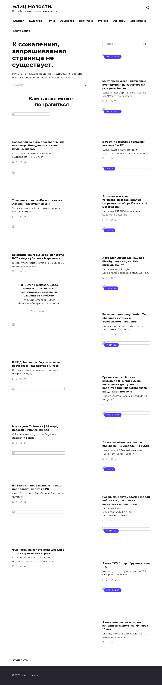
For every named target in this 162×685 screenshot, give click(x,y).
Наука (51, 20)
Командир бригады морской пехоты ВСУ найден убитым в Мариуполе (38, 256)
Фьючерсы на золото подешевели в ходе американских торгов (38, 551)
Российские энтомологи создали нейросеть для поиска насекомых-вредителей (126, 500)
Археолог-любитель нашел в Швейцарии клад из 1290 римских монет (123, 261)
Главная (18, 20)
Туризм (103, 20)
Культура (35, 20)
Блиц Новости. (32, 6)
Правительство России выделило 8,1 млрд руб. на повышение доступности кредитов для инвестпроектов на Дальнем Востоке (124, 384)
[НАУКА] (126, 190)
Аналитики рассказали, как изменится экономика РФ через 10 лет (125, 626)
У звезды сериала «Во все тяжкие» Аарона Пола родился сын (37, 202)
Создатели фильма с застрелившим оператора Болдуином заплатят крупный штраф (38, 145)
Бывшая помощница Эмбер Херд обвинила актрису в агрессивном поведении (126, 318)
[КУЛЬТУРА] (121, 308)
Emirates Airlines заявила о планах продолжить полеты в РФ (36, 487)
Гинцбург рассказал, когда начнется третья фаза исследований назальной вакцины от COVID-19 (39, 290)
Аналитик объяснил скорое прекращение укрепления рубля (126, 444)
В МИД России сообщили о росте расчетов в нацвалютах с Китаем (36, 364)
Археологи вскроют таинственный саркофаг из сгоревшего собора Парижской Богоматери (124, 201)
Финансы (119, 20)
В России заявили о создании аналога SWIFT (123, 143)
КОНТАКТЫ (20, 660)
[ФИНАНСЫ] (126, 371)
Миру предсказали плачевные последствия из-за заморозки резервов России (124, 85)
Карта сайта (21, 30)
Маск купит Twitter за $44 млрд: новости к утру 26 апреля (35, 428)
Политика (86, 20)
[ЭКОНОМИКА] (126, 74)
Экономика (138, 20)
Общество (67, 20)
